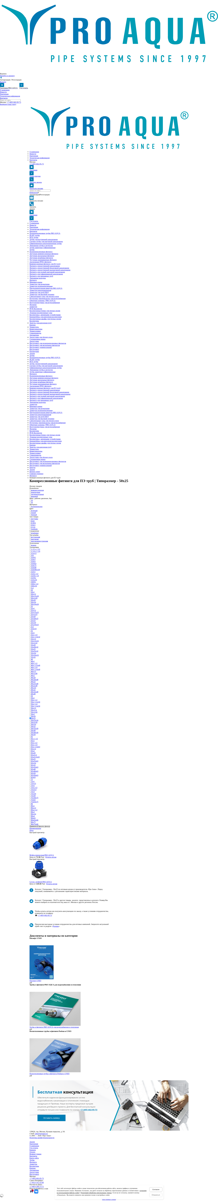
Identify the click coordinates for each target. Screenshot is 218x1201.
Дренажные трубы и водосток (41, 246)
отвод (33, 525)
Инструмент (34, 349)
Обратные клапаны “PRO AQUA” (43, 300)
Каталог (3, 82)
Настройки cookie (109, 1199)
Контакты (4, 98)
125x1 (33, 572)
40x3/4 (33, 688)
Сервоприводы (35, 333)
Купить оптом (50, 857)
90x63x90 (34, 820)
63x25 (33, 759)
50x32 (33, 726)
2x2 (32, 627)
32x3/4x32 (35, 655)
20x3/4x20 (35, 604)
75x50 (33, 796)
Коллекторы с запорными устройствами (45, 315)
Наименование (35, 828)
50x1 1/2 (34, 700)
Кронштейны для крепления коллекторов (46, 317)
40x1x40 (34, 673)
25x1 (33, 608)
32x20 (33, 645)
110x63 (33, 564)
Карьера (33, 1150)
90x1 (33, 806)
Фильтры (33, 305)
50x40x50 (34, 733)
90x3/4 (33, 814)
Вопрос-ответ (35, 472)
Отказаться (156, 1195)
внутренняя (35, 537)
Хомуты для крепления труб (40, 323)
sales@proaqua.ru (41, 1134)
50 (32, 696)
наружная (34, 539)
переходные (35, 492)
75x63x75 (34, 802)
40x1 (33, 661)
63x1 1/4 (34, 745)
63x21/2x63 (35, 757)
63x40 (33, 769)
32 (32, 631)
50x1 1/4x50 (35, 706)
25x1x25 (34, 614)
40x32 (33, 690)
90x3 (33, 812)
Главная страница (36, 474)
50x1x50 (34, 712)
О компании (5, 90)
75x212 (33, 790)
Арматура (33, 307)
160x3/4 (34, 586)
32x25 (33, 649)
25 (32, 606)
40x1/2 (33, 671)
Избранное (34, 193)
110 (32, 555)
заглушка (34, 519)
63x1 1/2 (34, 743)
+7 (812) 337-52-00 (37, 1182)
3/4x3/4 (33, 629)
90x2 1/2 (34, 810)
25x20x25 (34, 619)
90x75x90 (34, 824)
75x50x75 (34, 798)
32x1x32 (34, 643)
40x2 (33, 676)
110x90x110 (35, 570)
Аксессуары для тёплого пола (41, 337)
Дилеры (56, 926)
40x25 (33, 682)
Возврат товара (35, 1154)
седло (33, 527)
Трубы (32, 250)
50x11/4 (34, 710)
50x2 (33, 714)
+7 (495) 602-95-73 (14, 102)
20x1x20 (34, 598)
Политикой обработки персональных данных (96, 1193)
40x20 (33, 678)
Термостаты (34, 327)
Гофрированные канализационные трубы (46, 243)
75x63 (33, 800)
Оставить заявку (51, 1118)
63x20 (33, 753)
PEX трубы (34, 237)
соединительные (37, 494)
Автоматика (34, 335)
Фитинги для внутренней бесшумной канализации (49, 268)
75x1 (33, 781)
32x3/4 (33, 653)
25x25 (33, 621)
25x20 (33, 616)
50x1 (33, 698)
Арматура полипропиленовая (41, 286)
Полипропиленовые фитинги (41, 252)
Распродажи (34, 351)
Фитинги (33, 280)
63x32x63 (34, 767)
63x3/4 (33, 763)
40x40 (33, 694)
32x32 (33, 657)
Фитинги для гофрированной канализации (46, 274)
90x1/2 (33, 808)
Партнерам (4, 94)
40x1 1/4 (34, 667)
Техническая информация (10, 96)
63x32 (33, 765)
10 (32, 500)
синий (33, 513)
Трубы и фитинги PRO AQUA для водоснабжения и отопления (54, 1027)
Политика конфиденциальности (42, 1138)
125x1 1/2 (34, 574)
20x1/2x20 (35, 596)
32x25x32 (34, 651)
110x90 (33, 568)
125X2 (33, 578)
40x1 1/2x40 (35, 665)
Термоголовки (35, 331)
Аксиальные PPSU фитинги (40, 262)
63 (32, 737)
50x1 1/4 (34, 704)
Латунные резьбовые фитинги (41, 258)
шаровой (34, 496)
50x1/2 (33, 708)
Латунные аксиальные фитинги (42, 256)
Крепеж (33, 325)
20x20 (33, 600)
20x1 (33, 592)
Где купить (34, 1148)
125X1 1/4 (35, 576)
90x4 (33, 816)
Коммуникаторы (36, 329)
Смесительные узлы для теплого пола (44, 296)
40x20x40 (34, 680)
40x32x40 (34, 692)
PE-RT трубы (35, 235)
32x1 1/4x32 (35, 637)
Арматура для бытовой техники (42, 294)
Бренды (32, 467)
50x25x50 (34, 720)
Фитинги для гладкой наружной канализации (47, 272)
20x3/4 (33, 602)
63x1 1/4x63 (35, 747)
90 (32, 804)
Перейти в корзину (7, 76)
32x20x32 (34, 647)
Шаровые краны (36, 282)
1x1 (32, 588)
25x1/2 (33, 610)
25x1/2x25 (35, 612)
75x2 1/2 (34, 788)
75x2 (33, 785)
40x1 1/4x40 (35, 669)
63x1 (33, 741)
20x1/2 (33, 594)
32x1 (33, 633)
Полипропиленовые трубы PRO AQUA (45, 233)
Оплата (32, 1152)
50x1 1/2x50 (35, 702)
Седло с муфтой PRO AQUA (41, 882)
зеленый (34, 511)
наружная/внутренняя (39, 541)
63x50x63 (34, 775)
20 (32, 590)
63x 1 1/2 (34, 739)
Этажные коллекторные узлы (41, 313)
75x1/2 (33, 783)
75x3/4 (33, 794)
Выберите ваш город (8, 104)
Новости (3, 92)
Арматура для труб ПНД (39, 292)
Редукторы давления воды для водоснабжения (48, 298)
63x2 (33, 751)
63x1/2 (33, 749)
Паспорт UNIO (35, 981)
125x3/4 (34, 580)
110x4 (33, 561)
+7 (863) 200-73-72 (37, 1187)
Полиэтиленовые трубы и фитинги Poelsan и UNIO (49, 1074)
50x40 (33, 731)
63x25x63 (34, 761)
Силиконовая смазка (37, 339)
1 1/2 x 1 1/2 (35, 549)
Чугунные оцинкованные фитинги (43, 260)
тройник (34, 529)
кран (33, 521)
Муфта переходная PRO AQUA (42, 855)
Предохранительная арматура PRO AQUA (46, 288)
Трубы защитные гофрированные (43, 248)
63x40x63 (34, 771)
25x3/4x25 (35, 625)
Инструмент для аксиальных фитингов (45, 345)
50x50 (33, 735)
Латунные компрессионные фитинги (44, 254)
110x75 (33, 566)
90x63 (33, 818)
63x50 (33, 773)
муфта (33, 523)
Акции (32, 353)
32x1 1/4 (34, 635)
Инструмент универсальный (41, 347)
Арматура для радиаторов (40, 284)
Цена (31, 830)
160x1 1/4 (34, 584)
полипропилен (36, 507)
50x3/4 (33, 724)
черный (34, 515)
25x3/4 (33, 623)
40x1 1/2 (34, 663)
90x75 (33, 822)
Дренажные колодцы (38, 278)
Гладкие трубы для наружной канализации (46, 241)
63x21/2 (34, 755)
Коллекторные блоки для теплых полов (45, 311)
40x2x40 (34, 686)
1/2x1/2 (33, 553)
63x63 (33, 777)
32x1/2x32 (35, 641)
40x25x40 (34, 684)
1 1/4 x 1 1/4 (35, 551)
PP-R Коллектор (36, 309)
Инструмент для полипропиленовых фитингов (48, 343)
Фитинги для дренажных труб (41, 276)
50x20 (33, 716)
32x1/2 (33, 639)
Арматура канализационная (40, 290)
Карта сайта (34, 1158)
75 (32, 779)
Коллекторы (34, 321)
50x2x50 (34, 722)
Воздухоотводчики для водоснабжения (45, 303)
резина (33, 545)
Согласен (155, 1189)
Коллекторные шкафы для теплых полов (45, 319)
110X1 (33, 557)
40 (32, 659)
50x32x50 (34, 728)
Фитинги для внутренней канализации (45, 266)
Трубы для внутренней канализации (44, 239)
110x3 (33, 559)
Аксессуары (34, 341)
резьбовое (35, 533)
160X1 (33, 582)
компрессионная (37, 490)
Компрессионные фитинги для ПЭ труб (45, 264)
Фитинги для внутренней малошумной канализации (50, 270)
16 (32, 502)
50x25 (33, 718)
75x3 (33, 792)
